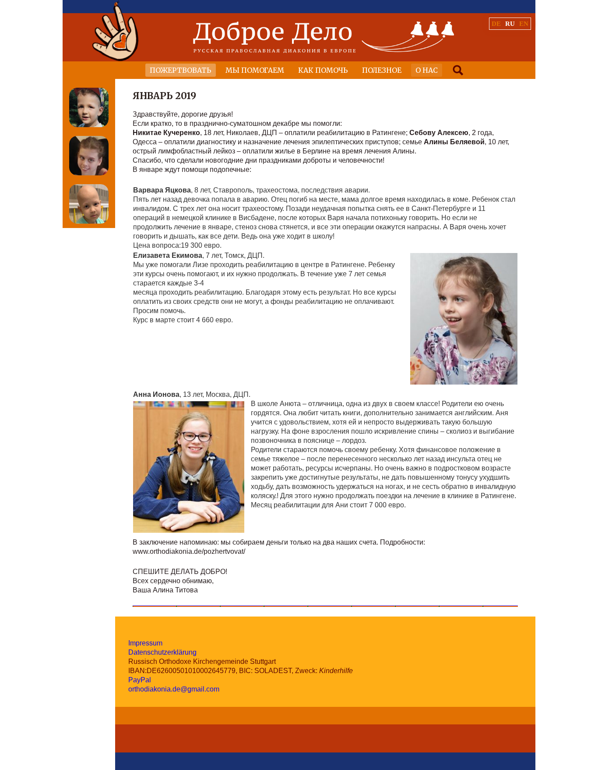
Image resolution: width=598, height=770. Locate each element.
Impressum (145, 643)
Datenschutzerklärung (162, 652)
